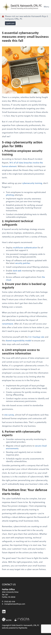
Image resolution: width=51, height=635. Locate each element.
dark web (17, 270)
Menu (46, 6)
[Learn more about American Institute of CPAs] (7, 619)
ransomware (7, 323)
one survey (9, 414)
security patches (22, 263)
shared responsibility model (18, 340)
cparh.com (10, 23)
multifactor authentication (25, 247)
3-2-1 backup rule (36, 336)
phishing (10, 194)
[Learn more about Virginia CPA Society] (22, 619)
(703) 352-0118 (9, 601)
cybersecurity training (32, 183)
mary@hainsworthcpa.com (14, 604)
